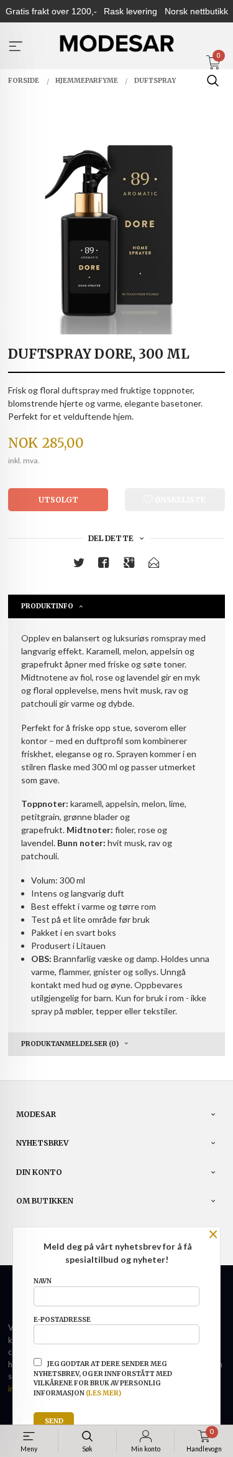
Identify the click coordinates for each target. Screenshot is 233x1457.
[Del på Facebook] (104, 565)
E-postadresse (62, 1320)
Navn (43, 1281)
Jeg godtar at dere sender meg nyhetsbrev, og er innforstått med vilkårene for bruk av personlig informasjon (103, 1378)
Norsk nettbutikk (196, 11)
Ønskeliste (179, 499)
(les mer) (103, 1393)
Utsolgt (58, 499)
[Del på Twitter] (79, 565)
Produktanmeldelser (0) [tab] (70, 1044)
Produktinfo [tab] (47, 606)
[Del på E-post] (154, 565)
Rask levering (130, 11)
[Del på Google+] (129, 565)
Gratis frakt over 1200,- (51, 11)
